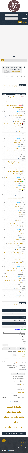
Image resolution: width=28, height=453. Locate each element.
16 (6, 120)
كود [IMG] (22, 388)
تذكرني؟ (24, 22)
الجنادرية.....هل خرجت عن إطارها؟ (15, 171)
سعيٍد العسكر (20, 293)
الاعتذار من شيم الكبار (17, 115)
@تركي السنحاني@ (17, 260)
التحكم (16, 445)
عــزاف (22, 154)
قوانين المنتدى (21, 392)
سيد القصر (21, 256)
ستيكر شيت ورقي (14, 412)
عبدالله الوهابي (20, 144)
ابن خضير (19, 297)
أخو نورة (21, 208)
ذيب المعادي (20, 165)
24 (6, 248)
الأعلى (7, 433)
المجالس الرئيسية (13, 69)
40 (6, 177)
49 (10, 85)
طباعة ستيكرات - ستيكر (14, 417)
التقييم (4, 94)
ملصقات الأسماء (14, 407)
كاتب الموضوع (17, 94)
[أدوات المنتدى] (3, 90)
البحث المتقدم (13, 357)
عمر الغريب (21, 127)
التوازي (20, 291)
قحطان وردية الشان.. (14, 97)
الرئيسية (23, 442)
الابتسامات (22, 386)
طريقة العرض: (22, 334)
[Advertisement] (14, 40)
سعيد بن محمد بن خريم (18, 274)
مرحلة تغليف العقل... (17, 181)
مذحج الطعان (20, 216)
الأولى (16, 85)
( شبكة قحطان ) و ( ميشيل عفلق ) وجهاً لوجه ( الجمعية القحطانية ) (13, 224)
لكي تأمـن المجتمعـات (17, 142)
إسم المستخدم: (23, 14)
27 (6, 101)
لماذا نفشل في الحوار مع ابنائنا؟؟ (14, 198)
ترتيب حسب (22, 331)
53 (4, 85)
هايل (20, 212)
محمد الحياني (18, 204)
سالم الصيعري (20, 200)
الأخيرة (15, 87)
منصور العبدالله (20, 109)
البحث (23, 447)
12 (6, 287)
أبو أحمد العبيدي (20, 136)
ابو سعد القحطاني (19, 117)
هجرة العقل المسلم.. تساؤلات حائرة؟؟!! (13, 281)
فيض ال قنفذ (18, 179)
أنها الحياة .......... (18, 233)
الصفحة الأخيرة (16, 173)
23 (6, 277)
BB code (21, 384)
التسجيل (23, 445)
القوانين (16, 447)
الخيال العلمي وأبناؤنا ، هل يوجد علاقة (13, 134)
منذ (24, 338)
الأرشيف (10, 433)
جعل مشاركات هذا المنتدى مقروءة (21, 352)
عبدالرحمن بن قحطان (17, 268)
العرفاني (19, 278)
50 (9, 85)
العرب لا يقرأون (19, 262)
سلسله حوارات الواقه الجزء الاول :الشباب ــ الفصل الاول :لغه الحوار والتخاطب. (13, 162)
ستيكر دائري (14, 422)
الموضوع (23, 94)
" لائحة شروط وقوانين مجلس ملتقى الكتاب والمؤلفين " (14, 106)
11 (6, 266)
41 (12, 85)
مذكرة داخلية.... (18, 190)
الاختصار (24, 341)
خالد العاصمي (20, 235)
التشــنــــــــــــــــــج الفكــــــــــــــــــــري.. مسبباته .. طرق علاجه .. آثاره (15, 243)
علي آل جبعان (20, 183)
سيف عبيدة (21, 99)
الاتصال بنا (21, 433)
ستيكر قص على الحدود (14, 427)
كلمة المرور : (23, 18)
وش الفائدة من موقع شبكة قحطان (14, 270)
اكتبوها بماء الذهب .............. (15, 215)
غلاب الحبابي (19, 103)
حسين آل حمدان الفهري (18, 175)
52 (5, 85)
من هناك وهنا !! (18, 206)
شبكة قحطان (15, 433)
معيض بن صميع (20, 245)
